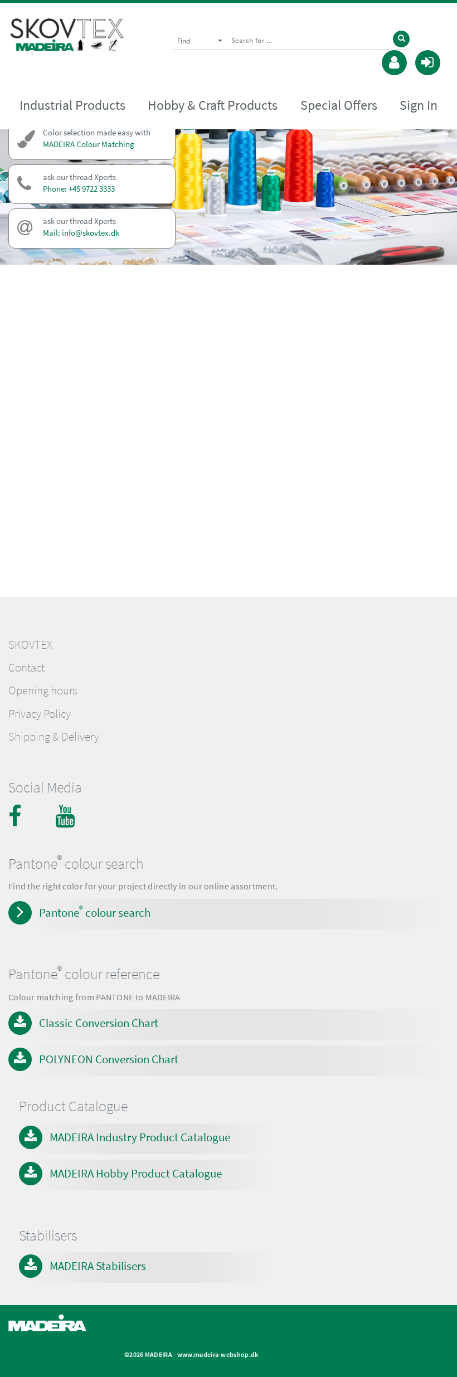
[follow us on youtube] (66, 816)
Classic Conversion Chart (98, 1022)
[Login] (428, 61)
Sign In (418, 105)
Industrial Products (72, 105)
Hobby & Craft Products (213, 105)
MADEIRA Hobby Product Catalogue (136, 1173)
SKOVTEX (30, 645)
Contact (26, 667)
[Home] (66, 37)
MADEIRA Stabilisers (98, 1265)
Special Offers (338, 105)
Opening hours (42, 690)
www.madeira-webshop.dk (218, 1354)
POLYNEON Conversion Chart (108, 1059)
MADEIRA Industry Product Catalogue (140, 1137)
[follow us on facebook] (19, 816)
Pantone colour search (94, 911)
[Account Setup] (394, 61)
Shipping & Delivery (53, 736)
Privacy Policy (39, 714)
